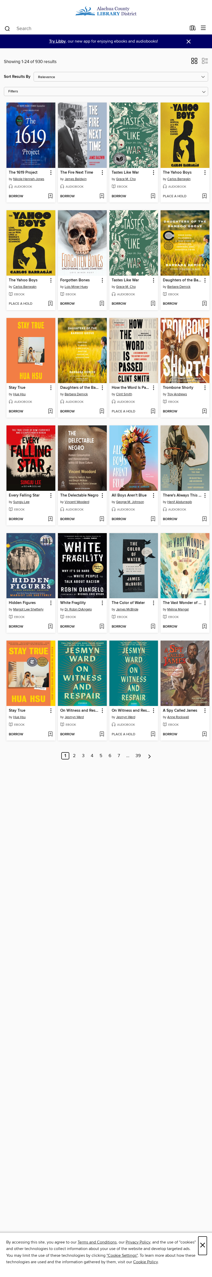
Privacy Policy (138, 1242)
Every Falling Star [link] (24, 495)
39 (138, 756)
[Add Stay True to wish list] (50, 411)
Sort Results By (17, 76)
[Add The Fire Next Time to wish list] (102, 196)
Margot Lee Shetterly (28, 609)
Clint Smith (124, 394)
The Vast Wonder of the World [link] (182, 603)
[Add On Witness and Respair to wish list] (102, 734)
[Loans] (193, 29)
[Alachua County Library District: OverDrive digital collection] (106, 11)
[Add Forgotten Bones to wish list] (102, 304)
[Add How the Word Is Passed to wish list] (153, 411)
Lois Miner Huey (76, 287)
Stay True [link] (17, 387)
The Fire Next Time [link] (76, 172)
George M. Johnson (130, 502)
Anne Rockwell (178, 717)
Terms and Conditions (97, 1242)
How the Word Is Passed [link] (131, 387)
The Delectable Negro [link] (79, 495)
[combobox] (95, 28)
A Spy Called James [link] (180, 710)
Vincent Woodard (77, 502)
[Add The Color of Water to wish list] (153, 626)
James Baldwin (76, 179)
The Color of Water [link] (128, 603)
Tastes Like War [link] (125, 172)
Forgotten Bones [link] (75, 280)
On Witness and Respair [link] (80, 710)
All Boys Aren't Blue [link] (129, 495)
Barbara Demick (179, 287)
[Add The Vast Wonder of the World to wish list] (204, 626)
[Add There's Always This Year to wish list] (204, 519)
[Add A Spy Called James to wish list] (204, 734)
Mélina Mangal (178, 609)
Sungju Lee (21, 502)
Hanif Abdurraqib (179, 502)
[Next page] (150, 756)
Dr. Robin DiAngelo (78, 609)
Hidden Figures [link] (22, 603)
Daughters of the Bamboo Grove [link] (182, 280)
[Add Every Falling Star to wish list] (50, 519)
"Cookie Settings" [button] (122, 1255)
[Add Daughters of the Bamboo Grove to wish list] (204, 304)
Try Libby (57, 41)
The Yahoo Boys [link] (177, 172)
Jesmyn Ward (74, 717)
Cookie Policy (145, 1262)
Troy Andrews (177, 394)
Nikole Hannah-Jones (28, 179)
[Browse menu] (203, 28)
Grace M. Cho (126, 179)
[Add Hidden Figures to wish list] (50, 626)
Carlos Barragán (179, 179)
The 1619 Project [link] (23, 172)
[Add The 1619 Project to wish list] (50, 196)
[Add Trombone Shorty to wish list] (204, 411)
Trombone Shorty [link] (178, 387)
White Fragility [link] (73, 603)
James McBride (127, 609)
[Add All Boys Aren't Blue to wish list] (153, 519)
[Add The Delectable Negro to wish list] (102, 519)
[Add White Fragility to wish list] (102, 626)
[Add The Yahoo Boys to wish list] (204, 196)
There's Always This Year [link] (182, 495)
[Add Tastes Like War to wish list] (153, 196)
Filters (13, 91)
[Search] (7, 28)
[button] (194, 62)
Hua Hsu (19, 394)
